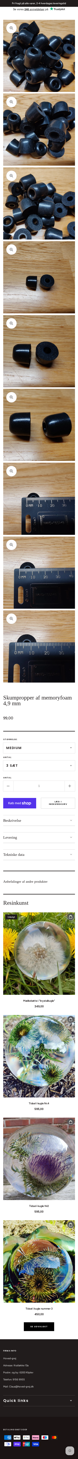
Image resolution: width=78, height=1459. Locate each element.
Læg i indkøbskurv (58, 803)
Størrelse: (10, 739)
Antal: (7, 757)
